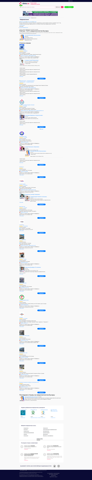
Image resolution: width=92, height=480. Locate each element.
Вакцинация (45, 434)
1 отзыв (24, 259)
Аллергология (26, 431)
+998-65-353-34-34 (24, 374)
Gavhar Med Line (34, 409)
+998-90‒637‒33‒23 (25, 287)
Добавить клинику (70, 7)
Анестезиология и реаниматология (50, 429)
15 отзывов (25, 226)
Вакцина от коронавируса (48, 435)
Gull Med (21, 317)
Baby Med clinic (22, 206)
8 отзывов (25, 318)
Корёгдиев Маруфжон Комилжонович (34, 115)
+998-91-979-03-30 (32, 189)
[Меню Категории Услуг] (21, 7)
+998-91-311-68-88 (24, 171)
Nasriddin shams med (23, 352)
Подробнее (41, 78)
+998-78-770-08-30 (24, 55)
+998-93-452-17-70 (24, 340)
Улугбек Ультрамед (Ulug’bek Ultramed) (26, 104)
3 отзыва (25, 106)
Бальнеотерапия (46, 432)
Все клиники (29, 470)
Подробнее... (26, 449)
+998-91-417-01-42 (24, 212)
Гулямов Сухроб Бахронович (32, 60)
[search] (62, 7)
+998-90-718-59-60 (24, 357)
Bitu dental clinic (54, 409)
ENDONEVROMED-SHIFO (24, 300)
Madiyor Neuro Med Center (24, 335)
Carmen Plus (21, 224)
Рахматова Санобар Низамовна (32, 194)
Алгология (26, 429)
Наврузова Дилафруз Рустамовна (33, 267)
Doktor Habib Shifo (22, 283)
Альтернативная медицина (29, 432)
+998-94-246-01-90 (32, 55)
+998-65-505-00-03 (24, 142)
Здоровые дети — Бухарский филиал (26, 81)
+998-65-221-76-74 (32, 110)
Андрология (45, 428)
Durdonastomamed (44, 409)
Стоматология (23, 417)
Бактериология (46, 431)
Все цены (21, 76)
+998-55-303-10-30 (24, 110)
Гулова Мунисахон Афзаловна (32, 146)
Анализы (25, 434)
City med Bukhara (22, 239)
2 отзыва (25, 137)
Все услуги (22, 174)
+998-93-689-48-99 (24, 304)
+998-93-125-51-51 (24, 386)
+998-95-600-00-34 (39, 110)
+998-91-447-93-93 (24, 245)
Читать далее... (22, 25)
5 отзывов (25, 185)
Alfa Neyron (21, 166)
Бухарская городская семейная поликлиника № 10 (29, 382)
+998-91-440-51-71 (24, 323)
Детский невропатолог (23, 27)
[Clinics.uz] (24, 4)
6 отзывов (25, 50)
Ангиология (26, 435)
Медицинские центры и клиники (24, 17)
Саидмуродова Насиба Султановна (38, 196)
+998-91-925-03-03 (24, 189)
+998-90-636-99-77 (24, 262)
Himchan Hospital (22, 49)
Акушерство (26, 428)
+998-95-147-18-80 (24, 87)
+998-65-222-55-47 (32, 245)
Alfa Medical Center (23, 136)
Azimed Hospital (22, 184)
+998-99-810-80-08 (32, 87)
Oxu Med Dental (23, 409)
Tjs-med (20, 369)
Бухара (58, 7)
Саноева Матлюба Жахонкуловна (32, 35)
